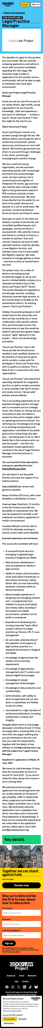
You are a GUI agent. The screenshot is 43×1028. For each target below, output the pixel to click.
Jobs (16, 981)
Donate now (21, 885)
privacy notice (14, 952)
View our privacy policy (12, 1011)
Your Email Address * (11, 930)
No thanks (22, 1019)
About (21, 975)
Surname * (6, 919)
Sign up (9, 943)
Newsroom (32, 975)
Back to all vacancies (14, 12)
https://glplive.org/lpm (14, 468)
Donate (25, 5)
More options (9, 1023)
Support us (11, 975)
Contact (25, 981)
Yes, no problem (9, 1019)
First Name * (7, 908)
